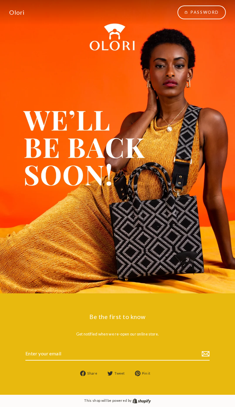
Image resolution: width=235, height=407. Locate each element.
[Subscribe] (205, 354)
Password (205, 12)
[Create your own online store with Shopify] (141, 400)
